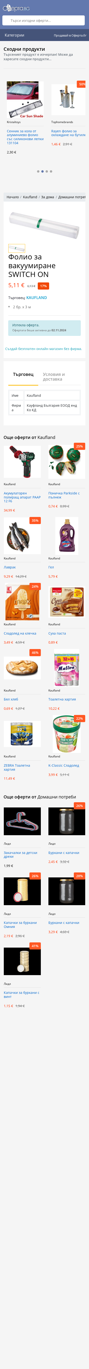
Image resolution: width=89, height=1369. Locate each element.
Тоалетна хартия (62, 699)
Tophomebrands (59, 122)
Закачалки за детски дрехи (20, 855)
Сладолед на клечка (20, 633)
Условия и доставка (54, 376)
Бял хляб (11, 699)
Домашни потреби (73, 197)
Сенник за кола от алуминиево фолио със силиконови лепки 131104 (22, 137)
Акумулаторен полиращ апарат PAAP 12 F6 (22, 497)
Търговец (23, 374)
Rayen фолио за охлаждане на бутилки (66, 133)
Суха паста (57, 633)
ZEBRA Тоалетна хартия (17, 768)
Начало (13, 197)
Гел (51, 567)
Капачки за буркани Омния (20, 925)
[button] (38, 171)
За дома (47, 197)
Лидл (7, 843)
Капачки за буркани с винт (21, 995)
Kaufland (30, 197)
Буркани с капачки (63, 853)
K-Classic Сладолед (63, 766)
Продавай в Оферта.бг (70, 35)
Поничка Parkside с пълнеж (64, 495)
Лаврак (10, 567)
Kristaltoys (11, 122)
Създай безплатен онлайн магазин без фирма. (43, 348)
